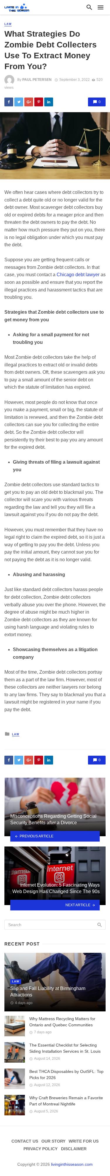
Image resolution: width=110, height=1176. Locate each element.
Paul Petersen (37, 80)
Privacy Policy (40, 1148)
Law (8, 24)
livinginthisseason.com (72, 1164)
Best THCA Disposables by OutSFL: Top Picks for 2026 (66, 1074)
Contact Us (24, 1141)
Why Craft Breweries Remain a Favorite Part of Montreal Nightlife (66, 1100)
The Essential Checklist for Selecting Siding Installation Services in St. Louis (65, 1048)
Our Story (53, 1141)
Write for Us (84, 1141)
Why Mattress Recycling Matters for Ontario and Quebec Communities (62, 1021)
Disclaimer (74, 1148)
